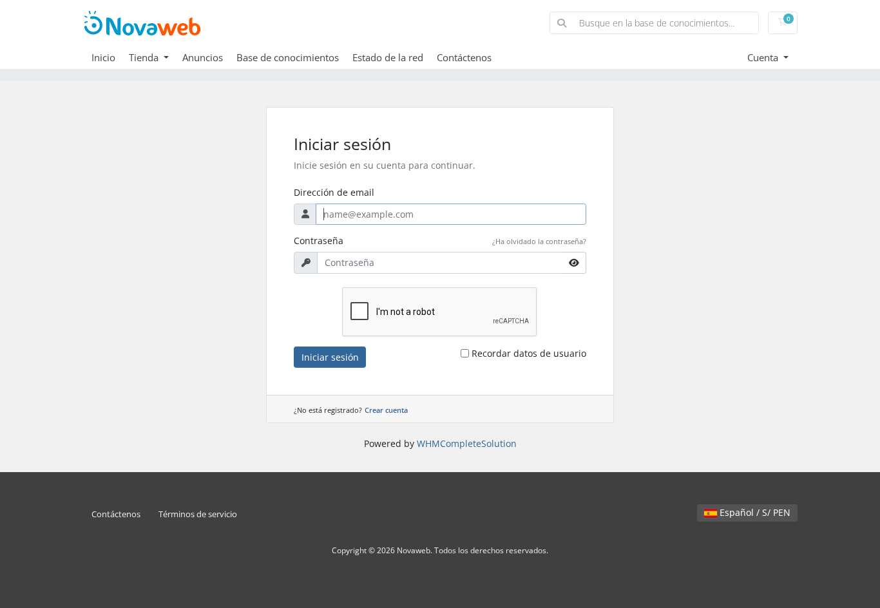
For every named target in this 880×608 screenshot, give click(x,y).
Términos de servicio (197, 514)
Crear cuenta (386, 410)
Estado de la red (387, 57)
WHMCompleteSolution (467, 443)
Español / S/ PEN (753, 512)
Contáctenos (464, 57)
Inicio (103, 57)
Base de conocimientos (287, 57)
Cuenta (764, 57)
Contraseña (318, 240)
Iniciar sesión (330, 357)
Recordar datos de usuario (529, 353)
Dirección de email (334, 192)
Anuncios (202, 57)
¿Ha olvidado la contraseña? (539, 241)
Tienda (145, 57)
